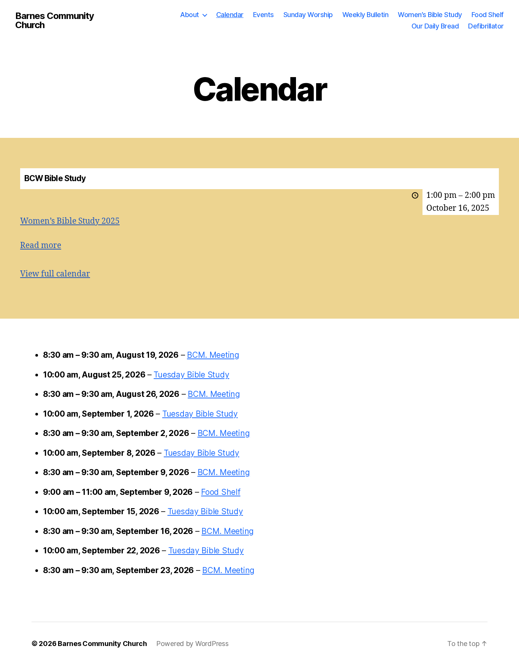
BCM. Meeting (213, 355)
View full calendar (55, 274)
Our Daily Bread (435, 26)
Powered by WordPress (192, 644)
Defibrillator (486, 26)
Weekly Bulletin (365, 15)
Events (263, 15)
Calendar (230, 15)
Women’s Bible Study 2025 (70, 221)
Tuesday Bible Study (191, 374)
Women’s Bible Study (430, 15)
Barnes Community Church (54, 20)
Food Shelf (488, 15)
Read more (40, 245)
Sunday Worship (308, 15)
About (189, 15)
